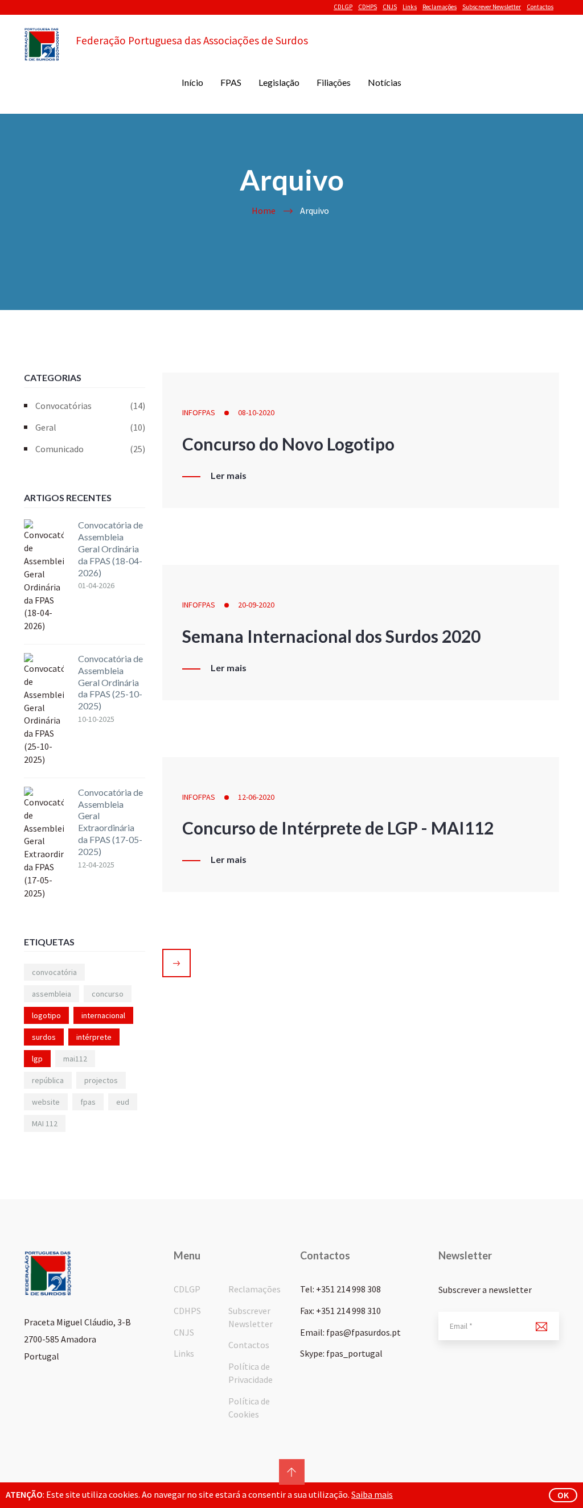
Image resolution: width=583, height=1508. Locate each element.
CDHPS (367, 7)
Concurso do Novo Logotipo (288, 443)
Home (264, 210)
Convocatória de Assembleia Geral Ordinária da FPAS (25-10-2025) (110, 682)
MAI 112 (45, 1123)
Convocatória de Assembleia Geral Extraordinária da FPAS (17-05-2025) (110, 822)
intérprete (94, 1037)
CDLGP (343, 7)
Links (410, 7)
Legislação (278, 82)
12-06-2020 (256, 797)
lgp (37, 1058)
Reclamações (439, 7)
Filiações (334, 82)
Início (192, 82)
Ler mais (229, 475)
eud (122, 1102)
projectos (101, 1080)
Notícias (384, 82)
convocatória (54, 972)
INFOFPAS (198, 412)
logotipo (46, 1015)
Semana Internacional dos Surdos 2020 (331, 636)
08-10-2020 (256, 412)
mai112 (75, 1058)
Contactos (540, 7)
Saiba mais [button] (372, 1494)
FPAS (230, 82)
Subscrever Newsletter (491, 7)
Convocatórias (90, 405)
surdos (44, 1037)
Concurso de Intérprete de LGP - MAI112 (338, 827)
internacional (103, 1015)
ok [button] (563, 1495)
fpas (88, 1102)
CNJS (390, 7)
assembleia (51, 994)
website (46, 1102)
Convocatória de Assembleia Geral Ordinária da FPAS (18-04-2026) (110, 548)
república (48, 1080)
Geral (90, 427)
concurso (108, 994)
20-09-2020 (256, 605)
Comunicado (90, 449)
